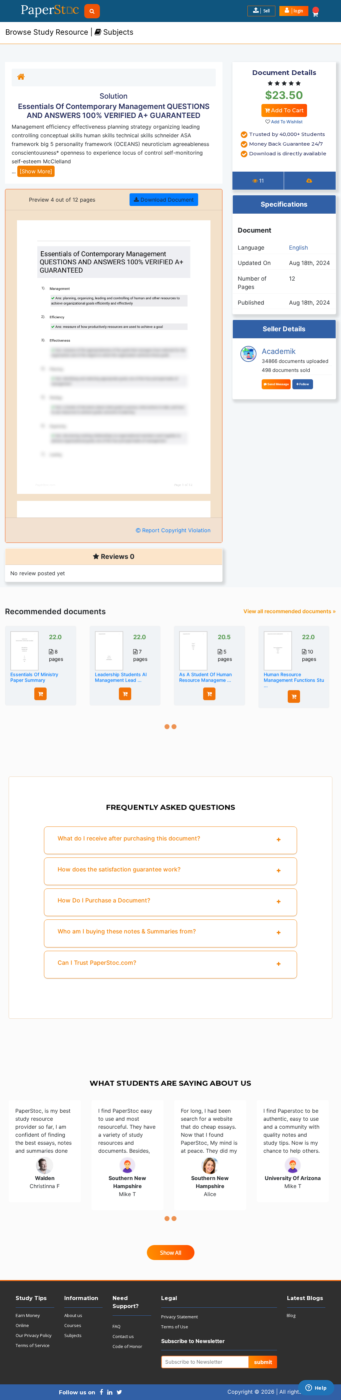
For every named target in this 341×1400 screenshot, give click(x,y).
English (298, 247)
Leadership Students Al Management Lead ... (121, 677)
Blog (291, 1315)
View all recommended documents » (289, 611)
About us (73, 1315)
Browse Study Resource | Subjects (69, 32)
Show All (170, 1252)
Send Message (278, 384)
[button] (293, 11)
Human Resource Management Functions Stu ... (294, 680)
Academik (279, 351)
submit (263, 1362)
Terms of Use (174, 1327)
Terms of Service (33, 1345)
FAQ (117, 1326)
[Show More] (36, 171)
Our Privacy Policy (34, 1335)
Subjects (73, 1335)
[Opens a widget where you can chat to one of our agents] (316, 1388)
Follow (304, 384)
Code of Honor (127, 1346)
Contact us (123, 1336)
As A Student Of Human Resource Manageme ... (205, 677)
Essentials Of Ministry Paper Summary (34, 677)
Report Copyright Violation (175, 530)
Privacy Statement (179, 1317)
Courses (72, 1325)
